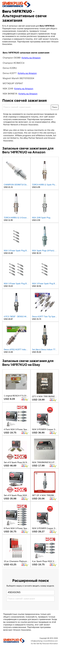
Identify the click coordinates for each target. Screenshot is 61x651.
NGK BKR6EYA (10, 93)
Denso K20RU (10, 68)
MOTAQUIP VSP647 (13, 83)
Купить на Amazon (31, 57)
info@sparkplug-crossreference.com (44, 641)
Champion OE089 (12, 57)
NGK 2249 (8, 88)
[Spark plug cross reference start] (14, 641)
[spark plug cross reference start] (30, 4)
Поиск (54, 107)
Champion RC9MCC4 (13, 63)
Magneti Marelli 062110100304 (18, 78)
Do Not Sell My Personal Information (44, 644)
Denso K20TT (10, 73)
